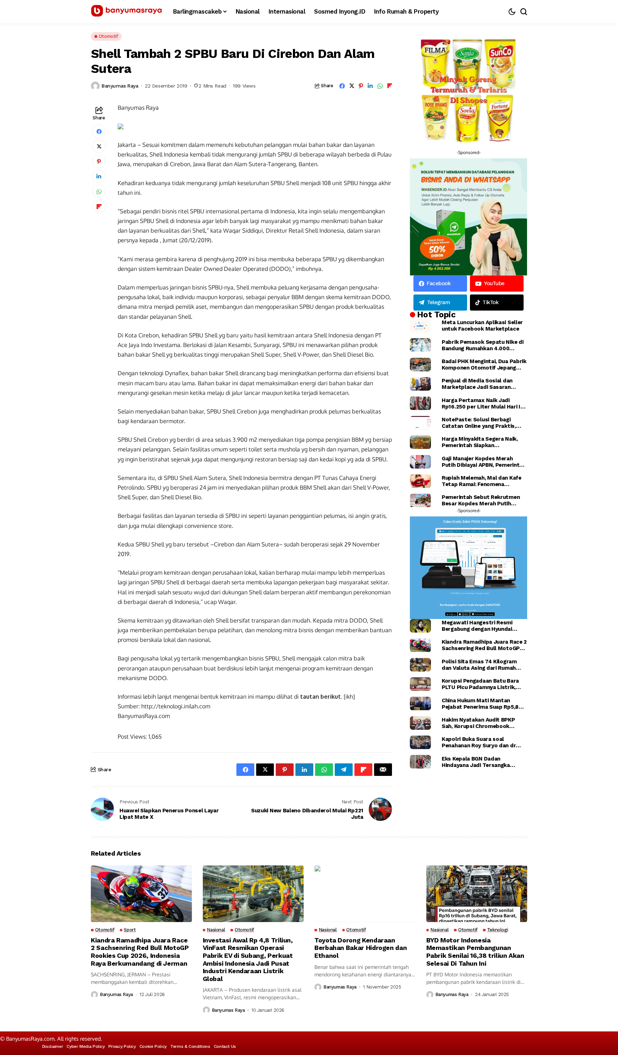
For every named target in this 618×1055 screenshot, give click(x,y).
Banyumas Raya (120, 86)
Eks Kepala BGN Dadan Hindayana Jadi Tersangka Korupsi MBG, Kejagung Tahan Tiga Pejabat (480, 762)
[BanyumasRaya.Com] (126, 11)
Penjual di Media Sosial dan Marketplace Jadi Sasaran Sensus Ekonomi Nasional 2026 (482, 383)
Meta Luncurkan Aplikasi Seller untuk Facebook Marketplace (482, 325)
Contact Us (225, 1046)
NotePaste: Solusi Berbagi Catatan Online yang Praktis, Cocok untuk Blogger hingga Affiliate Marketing (479, 422)
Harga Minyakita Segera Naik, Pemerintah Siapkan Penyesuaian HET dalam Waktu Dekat (482, 442)
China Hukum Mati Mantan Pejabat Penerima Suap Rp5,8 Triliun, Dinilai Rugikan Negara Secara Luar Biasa (480, 703)
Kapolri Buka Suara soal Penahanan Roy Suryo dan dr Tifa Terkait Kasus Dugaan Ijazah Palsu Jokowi (479, 742)
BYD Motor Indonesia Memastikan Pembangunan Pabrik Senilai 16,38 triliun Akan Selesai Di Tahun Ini (475, 951)
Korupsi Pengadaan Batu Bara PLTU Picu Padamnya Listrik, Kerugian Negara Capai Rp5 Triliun (480, 684)
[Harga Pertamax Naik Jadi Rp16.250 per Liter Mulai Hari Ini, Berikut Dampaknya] (420, 403)
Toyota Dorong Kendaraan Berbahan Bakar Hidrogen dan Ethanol (360, 947)
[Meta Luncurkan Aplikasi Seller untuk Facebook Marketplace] (420, 325)
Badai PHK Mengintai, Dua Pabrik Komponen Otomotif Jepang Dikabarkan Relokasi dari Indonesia (484, 364)
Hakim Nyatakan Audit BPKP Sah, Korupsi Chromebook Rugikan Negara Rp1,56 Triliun (480, 723)
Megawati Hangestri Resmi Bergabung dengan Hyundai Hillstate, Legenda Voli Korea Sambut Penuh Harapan (479, 625)
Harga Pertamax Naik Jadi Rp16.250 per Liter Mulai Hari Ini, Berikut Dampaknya (484, 403)
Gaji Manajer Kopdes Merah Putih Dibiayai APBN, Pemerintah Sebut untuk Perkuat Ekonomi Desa (484, 461)
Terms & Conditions (190, 1046)
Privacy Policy (122, 1046)
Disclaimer (52, 1046)
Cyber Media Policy (86, 1046)
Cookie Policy (153, 1046)
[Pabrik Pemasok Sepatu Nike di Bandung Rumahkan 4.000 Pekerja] (420, 345)
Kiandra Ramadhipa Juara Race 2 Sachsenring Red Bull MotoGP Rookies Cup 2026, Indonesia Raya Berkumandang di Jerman (484, 645)
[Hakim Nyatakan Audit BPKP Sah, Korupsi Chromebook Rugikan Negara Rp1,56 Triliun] (420, 723)
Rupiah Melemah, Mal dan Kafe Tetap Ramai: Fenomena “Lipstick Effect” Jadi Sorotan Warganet (482, 481)
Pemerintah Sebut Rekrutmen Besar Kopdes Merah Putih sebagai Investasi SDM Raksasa (483, 500)
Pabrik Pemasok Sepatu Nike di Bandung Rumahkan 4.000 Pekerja (482, 345)
